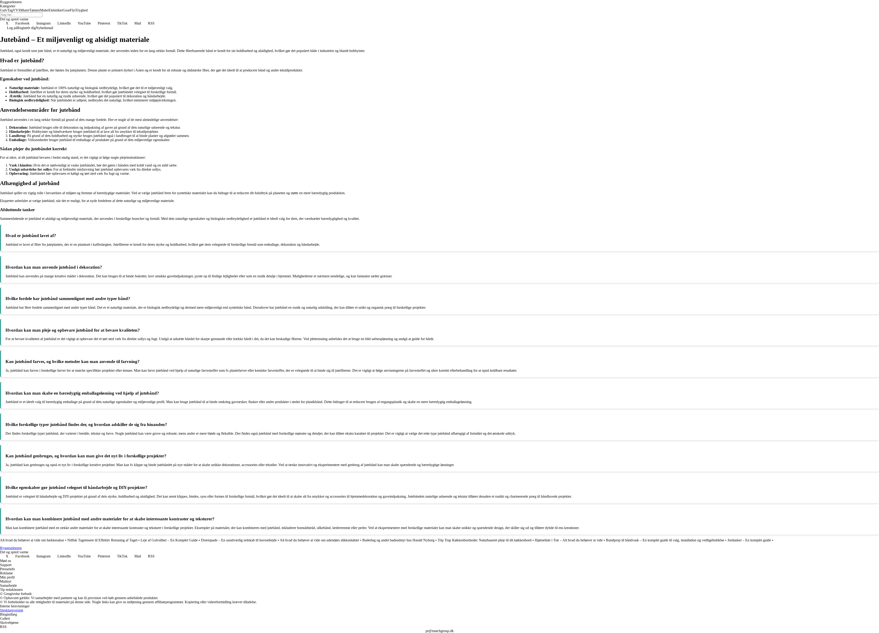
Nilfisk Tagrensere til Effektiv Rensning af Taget (102, 540)
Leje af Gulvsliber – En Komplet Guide (169, 540)
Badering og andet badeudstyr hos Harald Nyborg (398, 540)
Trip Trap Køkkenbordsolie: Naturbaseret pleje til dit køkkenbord (485, 540)
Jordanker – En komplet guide (749, 540)
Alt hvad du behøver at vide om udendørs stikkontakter (319, 540)
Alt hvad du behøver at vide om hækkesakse (32, 540)
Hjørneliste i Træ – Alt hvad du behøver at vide (569, 540)
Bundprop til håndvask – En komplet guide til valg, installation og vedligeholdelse (665, 540)
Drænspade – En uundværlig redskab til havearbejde (239, 540)
